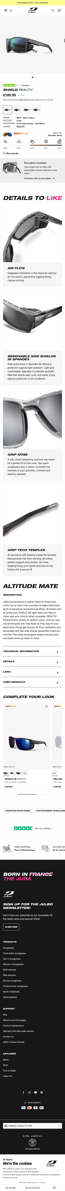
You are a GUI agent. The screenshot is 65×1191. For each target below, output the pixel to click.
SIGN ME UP (48, 606)
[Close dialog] (61, 579)
